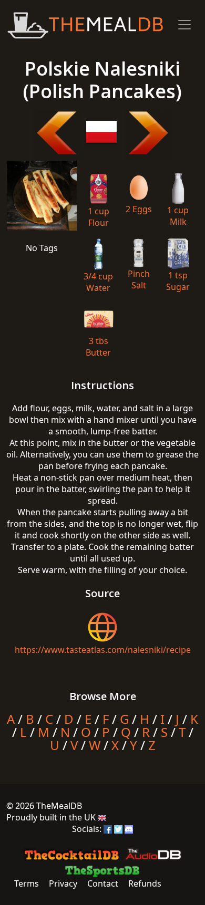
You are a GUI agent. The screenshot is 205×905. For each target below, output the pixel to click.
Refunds (144, 883)
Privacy (63, 883)
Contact (102, 883)
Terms (26, 883)
